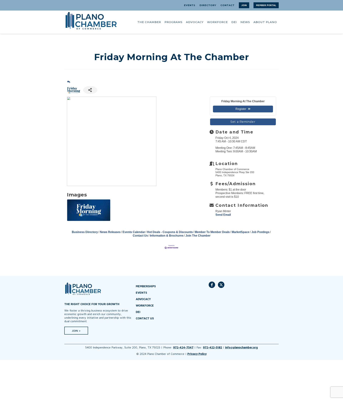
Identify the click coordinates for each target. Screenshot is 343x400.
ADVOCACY (194, 22)
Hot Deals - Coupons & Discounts (170, 232)
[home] (91, 22)
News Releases (110, 232)
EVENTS (189, 5)
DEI (234, 22)
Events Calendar (134, 232)
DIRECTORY (208, 5)
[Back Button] (68, 81)
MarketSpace (240, 232)
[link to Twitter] (221, 286)
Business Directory (85, 232)
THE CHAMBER (149, 22)
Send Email (223, 214)
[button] (244, 5)
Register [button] (240, 108)
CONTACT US (145, 318)
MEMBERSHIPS (146, 286)
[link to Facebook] (212, 286)
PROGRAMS (173, 22)
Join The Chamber (197, 235)
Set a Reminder (242, 121)
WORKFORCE (217, 22)
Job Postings (260, 232)
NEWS (245, 22)
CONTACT (227, 5)
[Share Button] (90, 90)
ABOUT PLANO (265, 22)
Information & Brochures (166, 235)
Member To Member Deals (212, 232)
